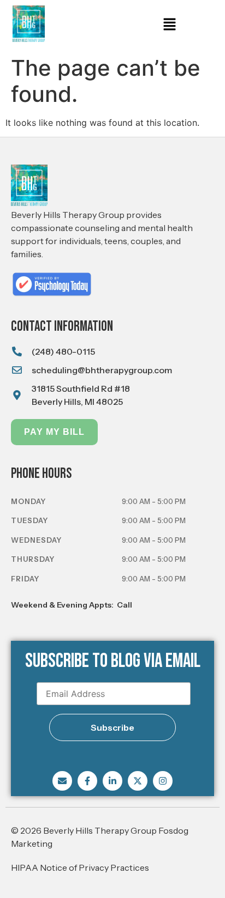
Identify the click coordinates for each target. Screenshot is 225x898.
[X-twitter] (137, 781)
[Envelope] (62, 781)
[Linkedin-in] (112, 781)
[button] (169, 25)
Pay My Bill (54, 431)
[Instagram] (163, 781)
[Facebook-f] (87, 781)
